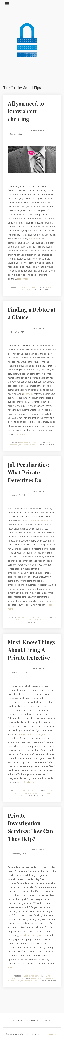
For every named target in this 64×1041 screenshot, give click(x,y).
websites (33, 238)
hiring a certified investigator (32, 734)
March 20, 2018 (17, 332)
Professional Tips (23, 290)
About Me (17, 1021)
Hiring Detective (38, 978)
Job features (22, 617)
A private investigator (42, 520)
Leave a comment (42, 290)
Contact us (32, 1021)
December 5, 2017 (18, 853)
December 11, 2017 (18, 672)
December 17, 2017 (18, 495)
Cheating (50, 287)
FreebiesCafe (53, 1034)
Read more (22, 278)
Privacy (47, 1021)
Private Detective (18, 620)
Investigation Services (32, 976)
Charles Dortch (37, 130)
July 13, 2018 (16, 134)
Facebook (28, 394)
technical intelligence (32, 935)
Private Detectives (27, 287)
